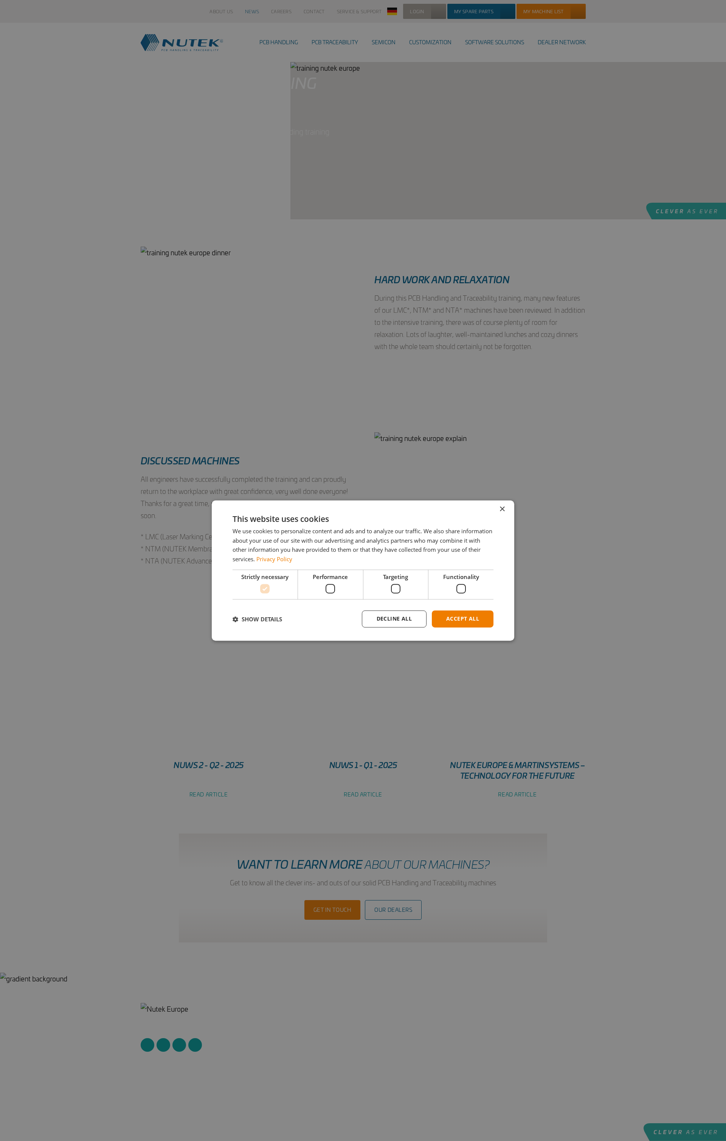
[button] (257, 619)
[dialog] (363, 570)
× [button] (502, 509)
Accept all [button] (462, 619)
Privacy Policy (274, 559)
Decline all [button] (394, 619)
